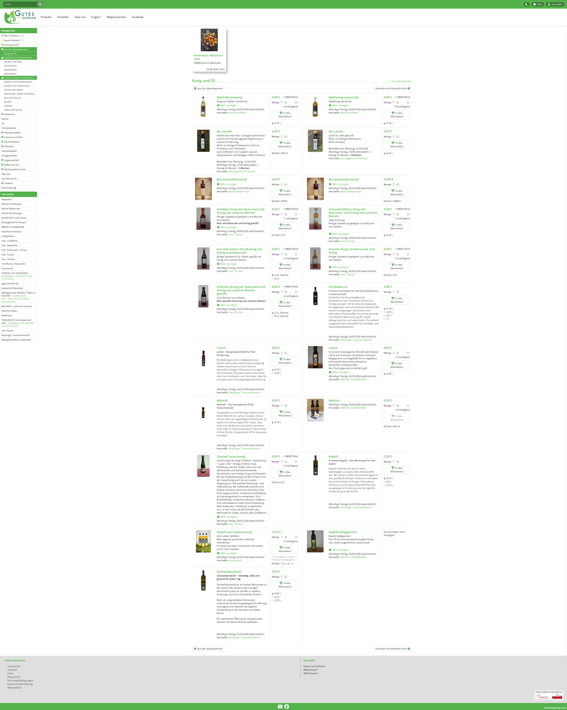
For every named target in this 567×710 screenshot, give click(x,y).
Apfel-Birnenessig (229, 97)
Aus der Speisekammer (210, 88)
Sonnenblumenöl (229, 572)
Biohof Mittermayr (239, 191)
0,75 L (278, 123)
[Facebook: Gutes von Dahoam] (287, 707)
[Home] (19, 17)
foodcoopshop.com (555, 707)
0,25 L (389, 153)
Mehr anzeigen (228, 105)
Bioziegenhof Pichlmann (242, 171)
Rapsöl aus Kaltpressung (234, 532)
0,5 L (277, 278)
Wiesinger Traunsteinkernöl (356, 339)
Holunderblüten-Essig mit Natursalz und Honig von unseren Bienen (353, 212)
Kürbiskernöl (338, 287)
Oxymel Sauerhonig (231, 456)
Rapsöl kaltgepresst (343, 532)
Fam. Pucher (236, 234)
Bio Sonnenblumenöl (232, 179)
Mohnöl (222, 400)
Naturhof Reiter (238, 112)
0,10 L (389, 308)
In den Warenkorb (285, 114)
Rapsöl (333, 456)
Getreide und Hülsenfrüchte (391, 88)
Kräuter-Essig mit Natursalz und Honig (352, 251)
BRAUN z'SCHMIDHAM (353, 379)
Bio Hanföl (224, 131)
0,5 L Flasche (281, 316)
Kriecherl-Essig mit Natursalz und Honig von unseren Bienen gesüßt (241, 290)
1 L (388, 319)
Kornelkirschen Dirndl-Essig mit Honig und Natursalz (239, 251)
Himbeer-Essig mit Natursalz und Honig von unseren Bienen (240, 211)
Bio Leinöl (336, 131)
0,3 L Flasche (281, 275)
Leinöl (221, 348)
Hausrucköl (235, 560)
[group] (209, 50)
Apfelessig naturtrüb (343, 97)
